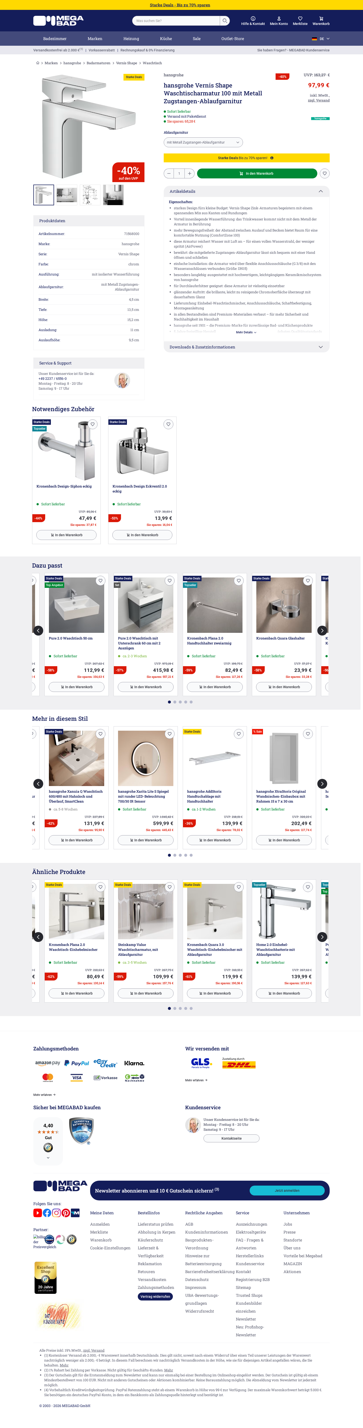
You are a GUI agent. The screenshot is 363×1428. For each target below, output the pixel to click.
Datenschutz (197, 1279)
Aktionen (292, 1271)
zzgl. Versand (93, 1350)
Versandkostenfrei (56, 50)
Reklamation (150, 1263)
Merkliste (99, 1232)
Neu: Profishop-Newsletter (250, 1330)
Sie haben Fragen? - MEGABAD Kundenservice (293, 50)
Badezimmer (55, 38)
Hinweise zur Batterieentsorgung (203, 1259)
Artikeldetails (182, 191)
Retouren (146, 1271)
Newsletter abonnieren (157, 1191)
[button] (253, 21)
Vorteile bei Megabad (303, 1255)
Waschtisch (152, 63)
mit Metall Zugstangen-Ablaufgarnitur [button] (196, 142)
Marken (95, 38)
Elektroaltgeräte (251, 1232)
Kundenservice (250, 1263)
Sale (197, 38)
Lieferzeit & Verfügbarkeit (151, 1251)
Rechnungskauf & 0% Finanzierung (148, 50)
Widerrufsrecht (199, 1311)
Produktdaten (52, 220)
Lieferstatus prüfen (156, 1224)
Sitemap (243, 1287)
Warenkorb (101, 1239)
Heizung (131, 38)
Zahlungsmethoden (156, 1287)
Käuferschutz (150, 1239)
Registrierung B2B (253, 1279)
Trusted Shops (249, 1295)
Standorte (292, 1239)
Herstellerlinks (250, 1255)
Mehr (64, 1365)
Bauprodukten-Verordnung (199, 1243)
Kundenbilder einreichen (249, 1307)
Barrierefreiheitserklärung (210, 1271)
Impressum (195, 1287)
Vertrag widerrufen (155, 1297)
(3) (217, 1189)
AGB (189, 1224)
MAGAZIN (292, 1263)
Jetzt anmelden (287, 1191)
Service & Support (55, 362)
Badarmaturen (98, 63)
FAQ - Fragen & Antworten (249, 1243)
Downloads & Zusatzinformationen (202, 346)
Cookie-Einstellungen (110, 1247)
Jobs (287, 1224)
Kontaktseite (232, 1138)
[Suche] (225, 21)
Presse (289, 1232)
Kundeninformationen (206, 1232)
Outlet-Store (233, 38)
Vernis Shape (126, 63)
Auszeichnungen (251, 1224)
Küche (166, 38)
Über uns (292, 1247)
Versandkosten (152, 1279)
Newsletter (246, 1318)
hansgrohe (72, 63)
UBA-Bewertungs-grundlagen (202, 1299)
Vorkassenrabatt (102, 50)
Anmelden (100, 1224)
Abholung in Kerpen (157, 1232)
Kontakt (243, 1271)
